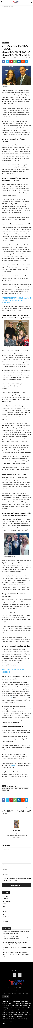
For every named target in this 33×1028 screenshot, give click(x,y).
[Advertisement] (16, 24)
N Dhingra (5, 57)
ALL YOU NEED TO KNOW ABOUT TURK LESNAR (24, 811)
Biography (5, 896)
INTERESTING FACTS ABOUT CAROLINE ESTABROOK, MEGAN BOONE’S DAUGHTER (16, 300)
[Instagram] (19, 975)
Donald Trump (5, 790)
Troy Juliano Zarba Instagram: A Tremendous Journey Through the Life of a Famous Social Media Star (16, 954)
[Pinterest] (11, 61)
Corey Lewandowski (23, 788)
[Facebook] (3, 61)
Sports (4, 914)
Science (5, 911)
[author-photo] (16, 828)
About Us (5, 996)
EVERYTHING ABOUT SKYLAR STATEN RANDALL (7, 812)
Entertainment (9, 6)
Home (3, 6)
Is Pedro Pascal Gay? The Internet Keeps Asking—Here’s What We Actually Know (16, 937)
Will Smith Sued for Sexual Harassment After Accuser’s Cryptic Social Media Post (15, 943)
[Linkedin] (19, 61)
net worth (9, 698)
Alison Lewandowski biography (9, 788)
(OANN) (13, 765)
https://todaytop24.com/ (16, 833)
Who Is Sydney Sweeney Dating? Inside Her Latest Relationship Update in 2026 (16, 932)
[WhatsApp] (15, 61)
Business (5, 898)
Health (4, 904)
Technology (6, 916)
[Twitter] (7, 61)
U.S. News (5, 921)
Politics (5, 909)
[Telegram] (26, 61)
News (4, 906)
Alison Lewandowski (11, 786)
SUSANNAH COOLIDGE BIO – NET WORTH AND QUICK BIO (17, 948)
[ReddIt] (23, 61)
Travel (4, 919)
